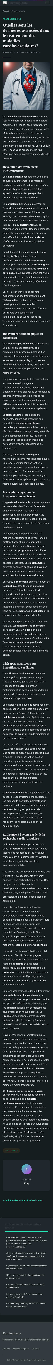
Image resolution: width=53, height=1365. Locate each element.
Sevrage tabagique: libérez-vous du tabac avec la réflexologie (24, 1295)
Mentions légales (21, 1348)
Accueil (6, 11)
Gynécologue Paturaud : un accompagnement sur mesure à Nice (26, 1267)
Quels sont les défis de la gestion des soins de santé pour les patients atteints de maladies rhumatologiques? (26, 1256)
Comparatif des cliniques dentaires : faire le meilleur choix (25, 1286)
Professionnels (18, 11)
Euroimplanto (15, 3)
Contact (35, 1348)
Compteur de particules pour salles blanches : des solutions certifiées (26, 1305)
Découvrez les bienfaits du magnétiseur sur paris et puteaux (25, 1276)
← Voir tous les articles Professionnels (22, 1200)
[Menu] (47, 3)
